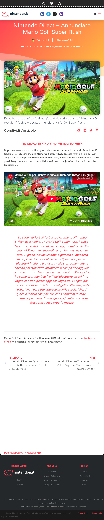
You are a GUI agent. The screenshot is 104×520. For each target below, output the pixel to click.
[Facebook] (42, 14)
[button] (95, 14)
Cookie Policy (97, 513)
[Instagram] (55, 14)
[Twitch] (61, 14)
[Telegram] (48, 14)
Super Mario (77, 46)
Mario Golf (26, 46)
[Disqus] (52, 412)
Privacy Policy (83, 513)
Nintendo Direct (63, 46)
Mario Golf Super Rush (43, 46)
